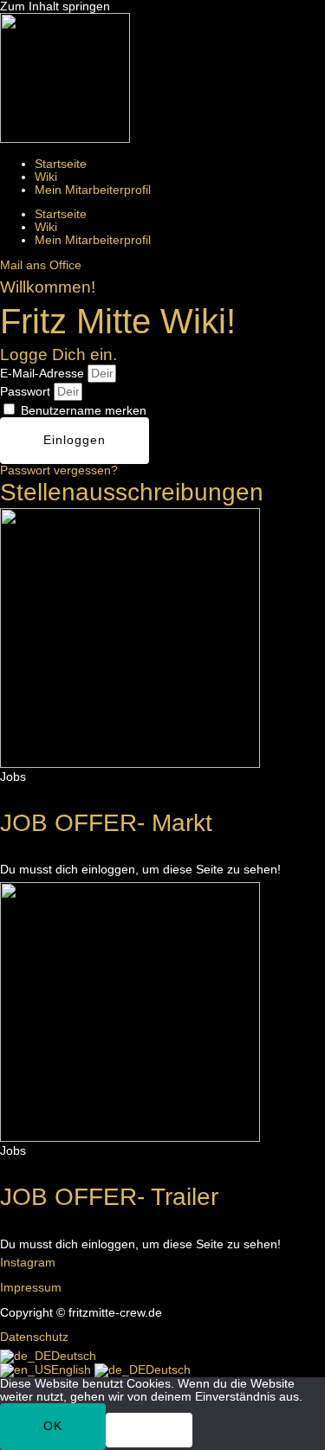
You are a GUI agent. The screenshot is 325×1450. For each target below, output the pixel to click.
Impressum (31, 1287)
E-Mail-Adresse (42, 373)
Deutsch (73, 1356)
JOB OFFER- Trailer (109, 1196)
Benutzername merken (81, 410)
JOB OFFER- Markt (106, 822)
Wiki (46, 177)
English (72, 1369)
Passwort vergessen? (59, 470)
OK (52, 1426)
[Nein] (149, 1430)
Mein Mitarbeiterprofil (93, 190)
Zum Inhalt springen (55, 6)
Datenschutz (34, 1337)
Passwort (25, 391)
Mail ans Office (40, 265)
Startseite (61, 164)
